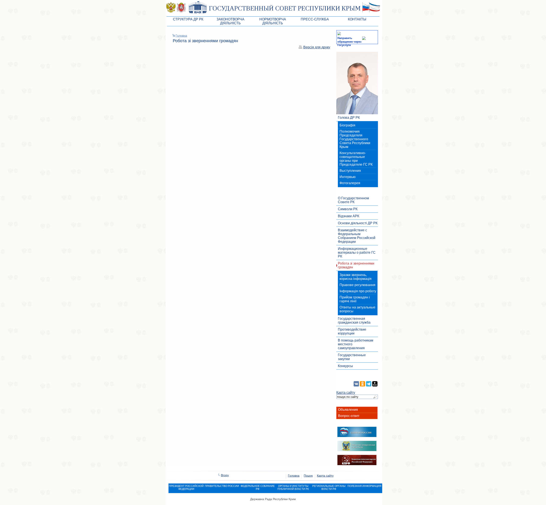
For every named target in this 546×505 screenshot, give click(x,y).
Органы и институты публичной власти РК (293, 488)
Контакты (357, 19)
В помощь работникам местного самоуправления (355, 344)
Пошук (308, 475)
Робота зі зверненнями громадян (356, 265)
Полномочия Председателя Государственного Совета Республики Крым (355, 139)
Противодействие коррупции (352, 331)
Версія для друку (316, 47)
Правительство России (222, 486)
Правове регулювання (357, 285)
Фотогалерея (350, 183)
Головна (181, 35)
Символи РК (347, 209)
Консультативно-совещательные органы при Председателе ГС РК (356, 158)
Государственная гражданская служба (354, 320)
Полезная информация (364, 486)
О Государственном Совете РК (353, 200)
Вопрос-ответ (348, 416)
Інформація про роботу (358, 291)
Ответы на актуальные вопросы (357, 309)
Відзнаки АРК (348, 216)
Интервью (348, 177)
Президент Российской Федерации (186, 488)
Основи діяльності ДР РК (358, 223)
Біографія (347, 125)
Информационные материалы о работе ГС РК (357, 252)
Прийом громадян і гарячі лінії (355, 299)
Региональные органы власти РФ (329, 488)
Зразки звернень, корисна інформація (356, 277)
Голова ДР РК (349, 117)
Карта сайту (345, 392)
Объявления (348, 409)
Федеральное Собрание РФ (258, 488)
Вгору (225, 475)
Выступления (350, 170)
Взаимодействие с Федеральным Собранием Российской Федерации (356, 235)
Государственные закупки (352, 357)
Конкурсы (345, 366)
